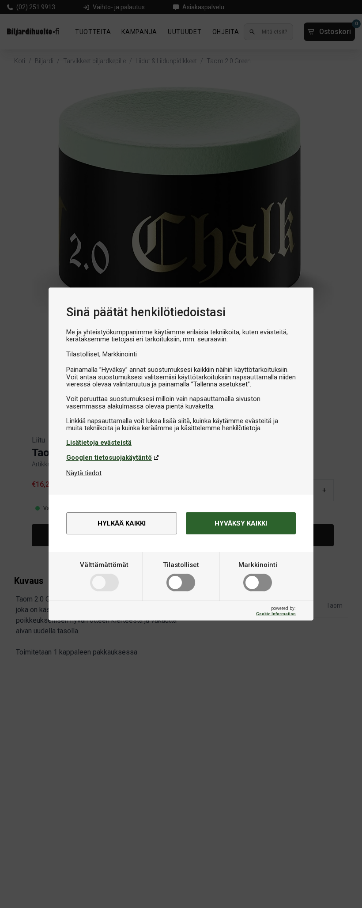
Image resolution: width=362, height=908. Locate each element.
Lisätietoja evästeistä (99, 442)
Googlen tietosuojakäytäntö (109, 458)
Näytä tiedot (84, 473)
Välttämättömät (104, 565)
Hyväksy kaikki (241, 523)
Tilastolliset (181, 565)
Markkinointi (257, 565)
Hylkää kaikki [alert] (122, 523)
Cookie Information (276, 613)
